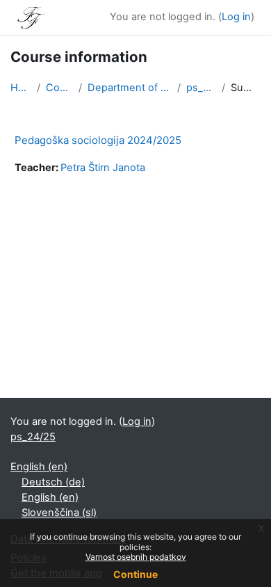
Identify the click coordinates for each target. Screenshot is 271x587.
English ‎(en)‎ (38, 466)
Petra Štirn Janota (102, 167)
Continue (135, 574)
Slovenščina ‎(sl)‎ (59, 512)
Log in (236, 16)
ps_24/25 (201, 87)
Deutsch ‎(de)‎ (53, 482)
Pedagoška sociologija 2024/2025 (98, 140)
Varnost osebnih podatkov (135, 557)
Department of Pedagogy (130, 87)
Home (20, 87)
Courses (59, 87)
